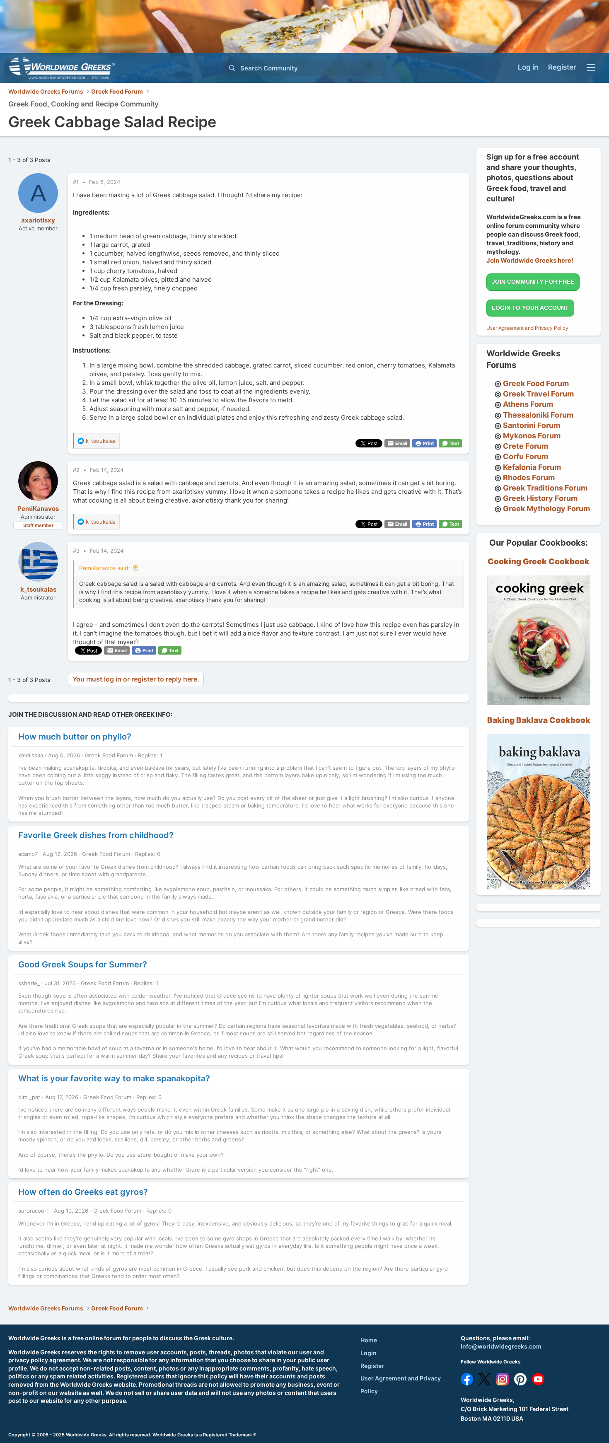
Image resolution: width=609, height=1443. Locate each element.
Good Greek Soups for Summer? (82, 964)
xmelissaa (30, 755)
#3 (77, 550)
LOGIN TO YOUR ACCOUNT (530, 308)
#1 (76, 182)
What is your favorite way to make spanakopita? (114, 1078)
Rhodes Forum (529, 477)
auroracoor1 (33, 1210)
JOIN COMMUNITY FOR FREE (533, 281)
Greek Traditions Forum (545, 487)
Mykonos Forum (532, 435)
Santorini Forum (531, 425)
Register (372, 1365)
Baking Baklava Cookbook (538, 720)
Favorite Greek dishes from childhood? (96, 835)
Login (368, 1352)
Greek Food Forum (109, 755)
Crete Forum (525, 446)
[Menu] (591, 68)
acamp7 (28, 854)
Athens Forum (528, 404)
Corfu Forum (525, 456)
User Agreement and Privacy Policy (527, 328)
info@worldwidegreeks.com (501, 1346)
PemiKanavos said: (104, 567)
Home (368, 1340)
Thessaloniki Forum (538, 415)
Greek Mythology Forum (546, 508)
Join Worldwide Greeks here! (529, 260)
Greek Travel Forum (538, 393)
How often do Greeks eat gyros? (83, 1192)
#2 (77, 469)
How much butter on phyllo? (74, 737)
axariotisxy (38, 220)
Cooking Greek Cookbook (539, 561)
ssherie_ (29, 983)
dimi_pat (29, 1097)
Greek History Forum (540, 498)
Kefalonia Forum (532, 467)
